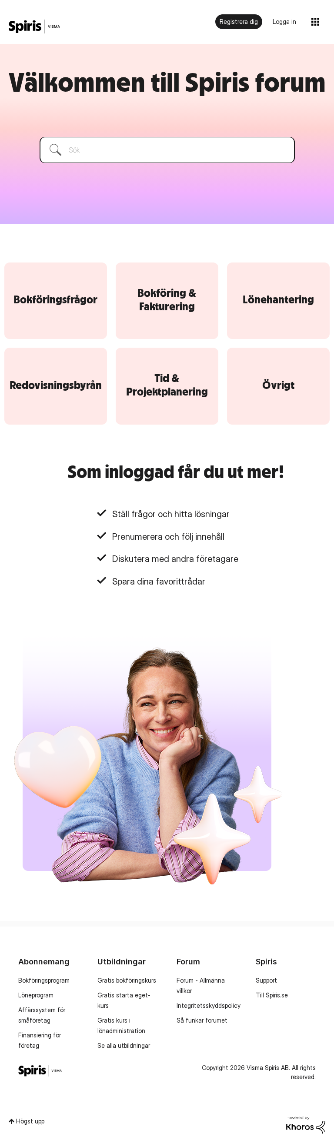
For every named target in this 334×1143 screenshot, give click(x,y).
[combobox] (167, 150)
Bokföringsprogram (44, 980)
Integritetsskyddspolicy (208, 1005)
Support (266, 980)
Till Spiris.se (272, 995)
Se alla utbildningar (123, 1045)
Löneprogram (35, 995)
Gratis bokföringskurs (126, 980)
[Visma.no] (34, 27)
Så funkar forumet (202, 1020)
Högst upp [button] (30, 1121)
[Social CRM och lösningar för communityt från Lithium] (305, 1125)
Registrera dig (239, 21)
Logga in (284, 21)
